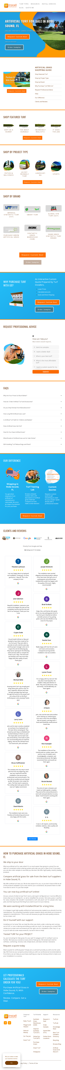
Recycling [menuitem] (56, 1040)
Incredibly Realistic (40, 131)
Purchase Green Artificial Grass (11, 236)
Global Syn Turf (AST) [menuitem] (36, 1037)
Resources (35, 4)
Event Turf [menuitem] (26, 1040)
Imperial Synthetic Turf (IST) (11, 215)
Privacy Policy (23, 1063)
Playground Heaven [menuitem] (27, 1026)
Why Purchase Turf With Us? (44, 86)
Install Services (49, 4)
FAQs (36, 94)
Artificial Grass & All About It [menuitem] (56, 1050)
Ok (11, 1063)
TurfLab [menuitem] (55, 1023)
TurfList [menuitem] (55, 1019)
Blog (21, 8)
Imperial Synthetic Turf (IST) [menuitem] (36, 1031)
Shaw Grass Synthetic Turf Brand (53, 236)
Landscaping (40, 174)
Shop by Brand (39, 82)
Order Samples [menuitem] (45, 1026)
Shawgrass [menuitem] (36, 1052)
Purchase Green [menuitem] (36, 1043)
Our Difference (39, 98)
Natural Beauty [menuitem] (25, 1031)
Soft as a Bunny (8, 131)
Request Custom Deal (17, 37)
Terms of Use (33, 1063)
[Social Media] (6, 1023)
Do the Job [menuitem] (27, 1036)
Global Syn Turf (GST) (53, 215)
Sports (56, 174)
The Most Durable (24, 131)
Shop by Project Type (42, 78)
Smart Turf (32, 215)
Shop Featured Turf (41, 74)
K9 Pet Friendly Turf (24, 174)
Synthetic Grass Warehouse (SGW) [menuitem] (37, 1022)
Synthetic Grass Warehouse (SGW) (32, 236)
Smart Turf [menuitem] (36, 1048)
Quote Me (30, 8)
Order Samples (14, 47)
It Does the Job (56, 131)
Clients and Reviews (41, 102)
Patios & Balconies (9, 174)
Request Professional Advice (44, 90)
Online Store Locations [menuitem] (47, 1037)
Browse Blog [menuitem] (57, 1044)
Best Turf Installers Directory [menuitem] (56, 1034)
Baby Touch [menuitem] (27, 1021)
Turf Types (24, 4)
